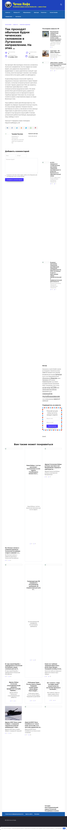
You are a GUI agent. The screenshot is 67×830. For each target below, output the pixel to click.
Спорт (43, 385)
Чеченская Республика (49, 389)
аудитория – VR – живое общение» (55, 51)
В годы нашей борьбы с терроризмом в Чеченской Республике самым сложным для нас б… (13, 666)
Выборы (58, 370)
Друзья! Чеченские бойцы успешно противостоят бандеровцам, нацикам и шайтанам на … (53, 467)
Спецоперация (55, 383)
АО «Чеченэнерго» (46, 370)
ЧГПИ (44, 387)
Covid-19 (51, 368)
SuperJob (59, 368)
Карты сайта (28, 814)
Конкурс (44, 376)
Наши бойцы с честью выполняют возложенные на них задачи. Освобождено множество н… (33, 469)
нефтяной (45, 400)
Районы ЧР (17, 12)
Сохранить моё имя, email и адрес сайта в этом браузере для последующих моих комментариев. (22, 175)
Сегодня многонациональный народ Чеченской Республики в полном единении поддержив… (52, 809)
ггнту (50, 391)
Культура (36, 12)
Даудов (53, 372)
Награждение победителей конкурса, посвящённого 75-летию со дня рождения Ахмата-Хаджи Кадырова (56, 36)
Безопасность (54, 370)
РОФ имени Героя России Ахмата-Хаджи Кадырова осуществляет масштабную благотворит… (33, 686)
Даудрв (58, 372)
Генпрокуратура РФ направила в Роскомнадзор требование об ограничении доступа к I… (33, 585)
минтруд (57, 399)
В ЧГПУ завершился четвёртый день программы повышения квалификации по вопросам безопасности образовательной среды (55, 169)
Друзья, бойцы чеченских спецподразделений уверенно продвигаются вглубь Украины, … (14, 686)
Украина (57, 385)
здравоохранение (49, 398)
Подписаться (52, 426)
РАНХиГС (56, 381)
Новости (7, 12)
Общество (53, 378)
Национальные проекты (54, 376)
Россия (50, 383)
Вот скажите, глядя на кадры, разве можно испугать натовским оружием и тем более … (53, 686)
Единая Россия (46, 374)
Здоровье (53, 374)
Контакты (18, 16)
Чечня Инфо (21, 3)
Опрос (58, 378)
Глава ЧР (44, 372)
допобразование (51, 396)
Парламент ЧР (46, 380)
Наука (47, 376)
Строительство (49, 385)
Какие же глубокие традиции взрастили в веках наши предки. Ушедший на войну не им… (53, 666)
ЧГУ (58, 387)
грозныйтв (47, 393)
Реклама (36, 814)
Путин (52, 381)
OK (64, 828)
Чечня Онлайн (54, 12)
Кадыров (58, 374)
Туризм (54, 385)
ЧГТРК (54, 387)
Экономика (45, 391)
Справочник (8, 16)
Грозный (49, 372)
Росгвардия (45, 383)
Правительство (46, 381)
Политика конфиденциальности (14, 814)
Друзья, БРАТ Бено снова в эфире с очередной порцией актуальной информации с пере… (13, 725)
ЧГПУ (48, 387)
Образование (26, 12)
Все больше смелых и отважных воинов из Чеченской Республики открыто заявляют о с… (12, 550)
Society (55, 369)
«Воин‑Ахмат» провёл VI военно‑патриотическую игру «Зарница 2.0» (58, 64)
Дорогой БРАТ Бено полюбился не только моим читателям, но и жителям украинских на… (33, 725)
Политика (43, 12)
